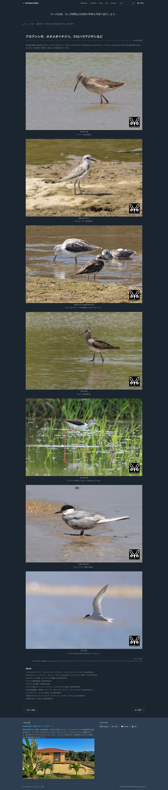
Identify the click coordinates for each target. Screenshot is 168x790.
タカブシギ (84, 391)
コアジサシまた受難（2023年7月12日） (38, 684)
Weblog (83, 3)
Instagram (105, 726)
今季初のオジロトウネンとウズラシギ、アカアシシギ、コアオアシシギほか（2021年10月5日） (56, 696)
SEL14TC (70, 661)
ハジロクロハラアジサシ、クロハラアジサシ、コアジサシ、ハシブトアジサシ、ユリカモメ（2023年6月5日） (60, 672)
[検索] (133, 3)
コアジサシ (84, 651)
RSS (135, 726)
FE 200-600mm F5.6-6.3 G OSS (56, 661)
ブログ (32, 24)
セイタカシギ (84, 478)
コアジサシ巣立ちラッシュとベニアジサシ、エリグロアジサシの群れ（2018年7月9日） (53, 687)
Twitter (116, 726)
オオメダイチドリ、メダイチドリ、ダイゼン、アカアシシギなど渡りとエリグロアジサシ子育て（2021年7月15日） (62, 675)
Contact (114, 3)
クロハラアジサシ (84, 564)
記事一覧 (39, 24)
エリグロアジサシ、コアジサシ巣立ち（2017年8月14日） (44, 693)
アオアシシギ (78, 305)
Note (101, 3)
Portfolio (93, 3)
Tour (106, 3)
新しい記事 (31, 710)
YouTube (126, 726)
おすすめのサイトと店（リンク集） (34, 787)
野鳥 (140, 659)
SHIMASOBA (32, 3)
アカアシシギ (84, 132)
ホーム (26, 24)
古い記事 (138, 710)
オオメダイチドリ (84, 218)
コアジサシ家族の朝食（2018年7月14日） (39, 681)
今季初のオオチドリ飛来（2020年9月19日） (40, 699)
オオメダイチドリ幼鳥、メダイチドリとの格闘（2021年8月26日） (47, 678)
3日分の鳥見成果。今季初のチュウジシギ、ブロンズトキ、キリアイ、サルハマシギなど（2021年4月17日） (59, 690)
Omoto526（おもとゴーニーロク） (37, 726)
